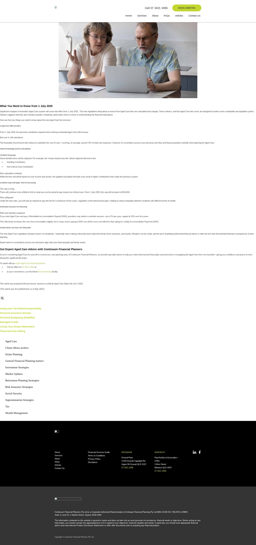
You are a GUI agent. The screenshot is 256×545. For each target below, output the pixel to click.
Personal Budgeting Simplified (17, 317)
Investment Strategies (17, 367)
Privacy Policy (94, 459)
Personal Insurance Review (15, 313)
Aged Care (11, 341)
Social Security (13, 393)
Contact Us (194, 15)
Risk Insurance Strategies (19, 386)
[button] (2, 298)
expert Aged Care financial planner (30, 263)
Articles (179, 15)
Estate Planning (13, 354)
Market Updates (14, 373)
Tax (7, 406)
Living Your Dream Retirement (17, 326)
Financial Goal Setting (12, 331)
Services (142, 15)
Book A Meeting (45, 272)
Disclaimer (92, 462)
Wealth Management (16, 412)
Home (128, 15)
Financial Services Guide (99, 452)
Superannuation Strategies (19, 399)
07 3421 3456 (28, 267)
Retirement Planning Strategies (22, 380)
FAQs (167, 15)
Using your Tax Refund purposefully (20, 308)
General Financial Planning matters (24, 360)
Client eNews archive (17, 347)
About (155, 15)
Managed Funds (9, 322)
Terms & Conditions (96, 455)
